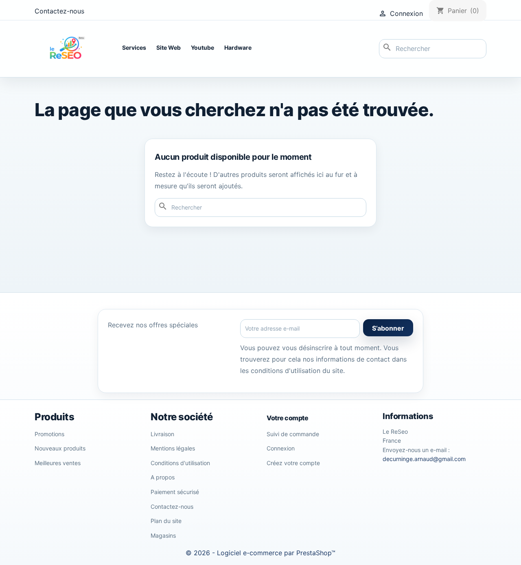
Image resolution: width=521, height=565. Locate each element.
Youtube (202, 47)
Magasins (163, 535)
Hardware (238, 47)
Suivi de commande (293, 433)
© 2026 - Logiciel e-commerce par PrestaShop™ (260, 553)
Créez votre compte (293, 462)
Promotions (49, 433)
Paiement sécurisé (175, 491)
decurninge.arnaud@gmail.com (424, 458)
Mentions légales (173, 448)
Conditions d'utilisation (180, 462)
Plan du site (166, 520)
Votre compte (287, 418)
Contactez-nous (59, 11)
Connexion (281, 448)
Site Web (168, 47)
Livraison (162, 433)
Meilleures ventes (58, 462)
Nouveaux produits (60, 448)
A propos (163, 477)
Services (134, 47)
